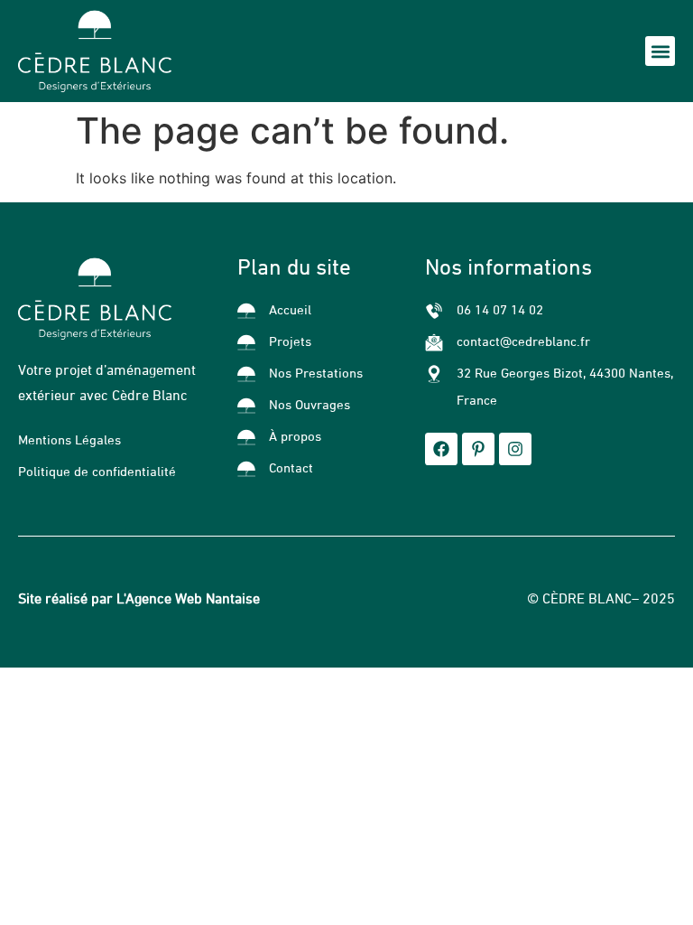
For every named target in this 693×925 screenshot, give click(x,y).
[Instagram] (515, 449)
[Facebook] (441, 449)
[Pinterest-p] (478, 449)
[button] (660, 51)
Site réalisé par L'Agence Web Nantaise (139, 600)
